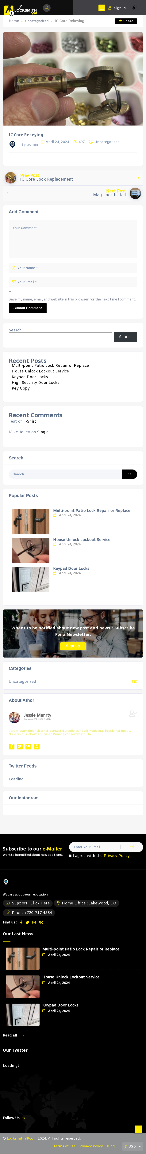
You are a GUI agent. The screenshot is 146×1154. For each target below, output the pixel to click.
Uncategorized (37, 21)
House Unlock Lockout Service (40, 371)
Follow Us (11, 1118)
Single (43, 432)
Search (15, 330)
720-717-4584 (39, 912)
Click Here (40, 903)
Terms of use (64, 1146)
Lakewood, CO (102, 903)
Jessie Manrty (37, 716)
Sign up (73, 646)
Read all (10, 1035)
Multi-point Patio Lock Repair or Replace (50, 365)
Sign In (120, 8)
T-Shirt (30, 421)
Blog (111, 1146)
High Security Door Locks (35, 382)
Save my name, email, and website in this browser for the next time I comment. (72, 299)
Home (14, 21)
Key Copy (21, 388)
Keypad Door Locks (30, 377)
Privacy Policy (117, 855)
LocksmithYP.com (22, 1138)
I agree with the (101, 856)
